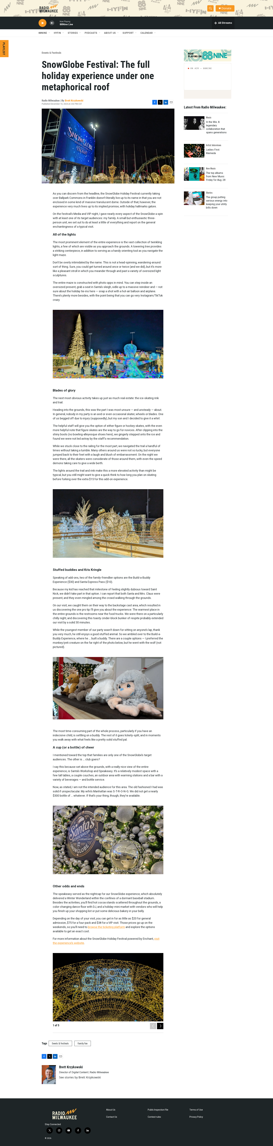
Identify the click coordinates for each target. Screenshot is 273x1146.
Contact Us (111, 1117)
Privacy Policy (196, 1117)
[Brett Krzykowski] (49, 1074)
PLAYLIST (4, 48)
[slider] (57, 23)
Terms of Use (196, 1110)
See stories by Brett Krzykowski (80, 1077)
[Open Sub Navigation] (49, 33)
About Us (110, 1110)
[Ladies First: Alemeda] (194, 151)
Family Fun (83, 1043)
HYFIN (57, 33)
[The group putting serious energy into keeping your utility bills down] (194, 198)
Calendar (146, 33)
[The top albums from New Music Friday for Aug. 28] (194, 174)
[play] (42, 23)
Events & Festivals (51, 52)
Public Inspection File (158, 1110)
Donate (226, 8)
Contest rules (154, 1117)
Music (208, 117)
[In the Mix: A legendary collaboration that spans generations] (194, 123)
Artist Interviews (213, 145)
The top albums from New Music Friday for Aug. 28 (215, 176)
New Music (211, 168)
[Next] (160, 1026)
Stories (209, 192)
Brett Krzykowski (74, 100)
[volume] (52, 23)
